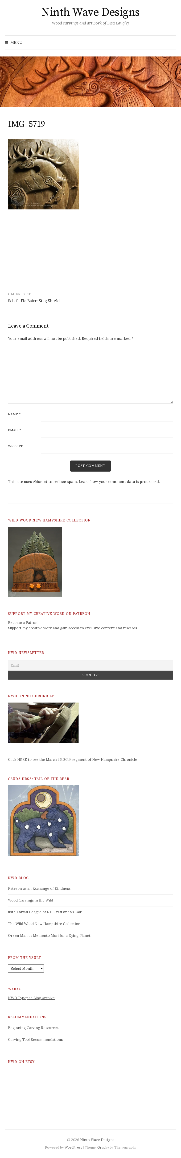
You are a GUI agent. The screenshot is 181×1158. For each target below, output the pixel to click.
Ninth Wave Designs (90, 12)
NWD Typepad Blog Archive (31, 998)
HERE (22, 759)
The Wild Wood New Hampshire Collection (44, 924)
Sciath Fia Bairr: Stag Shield (34, 300)
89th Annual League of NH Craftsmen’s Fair (45, 912)
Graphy (103, 1147)
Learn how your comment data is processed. (119, 481)
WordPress (73, 1147)
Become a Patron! (23, 622)
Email (14, 430)
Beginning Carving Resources (33, 1028)
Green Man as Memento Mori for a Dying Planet (49, 935)
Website (15, 446)
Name (14, 414)
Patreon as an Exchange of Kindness (39, 888)
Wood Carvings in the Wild (30, 900)
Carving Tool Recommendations (35, 1039)
